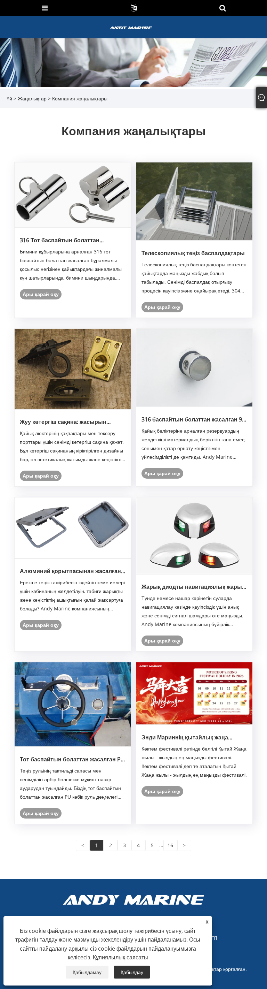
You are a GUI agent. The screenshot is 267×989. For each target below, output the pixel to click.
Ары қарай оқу (41, 294)
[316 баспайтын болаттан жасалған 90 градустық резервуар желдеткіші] (194, 367)
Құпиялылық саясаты (120, 957)
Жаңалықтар (32, 98)
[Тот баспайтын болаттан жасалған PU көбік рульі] (73, 703)
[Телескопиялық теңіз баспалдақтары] (194, 201)
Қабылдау (132, 972)
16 (170, 845)
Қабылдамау (87, 972)
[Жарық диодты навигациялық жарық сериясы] (194, 535)
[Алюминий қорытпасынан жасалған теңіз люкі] (73, 527)
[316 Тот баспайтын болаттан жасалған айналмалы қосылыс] (73, 194)
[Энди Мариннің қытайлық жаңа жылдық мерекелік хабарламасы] (194, 693)
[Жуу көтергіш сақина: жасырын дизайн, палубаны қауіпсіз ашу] (73, 368)
